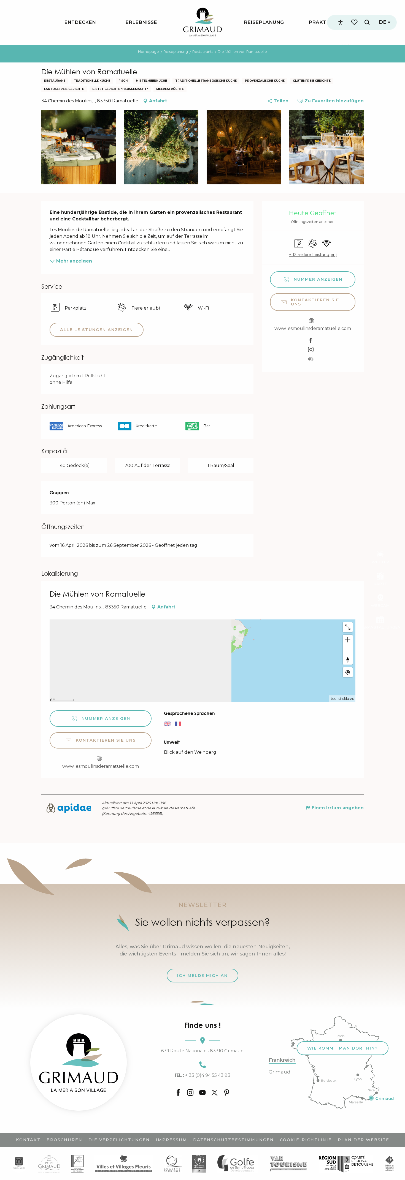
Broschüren (64, 1139)
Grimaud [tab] (279, 1071)
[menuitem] (80, 22)
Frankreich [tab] (282, 1060)
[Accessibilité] (340, 22)
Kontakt (28, 1139)
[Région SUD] (346, 1163)
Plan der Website (363, 1139)
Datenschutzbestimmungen (233, 1139)
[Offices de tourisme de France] (389, 1163)
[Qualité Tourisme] (172, 1163)
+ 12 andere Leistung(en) (313, 254)
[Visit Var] (288, 1163)
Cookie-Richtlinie (306, 1139)
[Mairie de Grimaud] (19, 1163)
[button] (367, 22)
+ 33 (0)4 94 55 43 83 (202, 1075)
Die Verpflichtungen (119, 1139)
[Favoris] (355, 22)
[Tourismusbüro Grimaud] (78, 1062)
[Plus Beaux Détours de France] (77, 1163)
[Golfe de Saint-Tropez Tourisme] (237, 1163)
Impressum (171, 1139)
